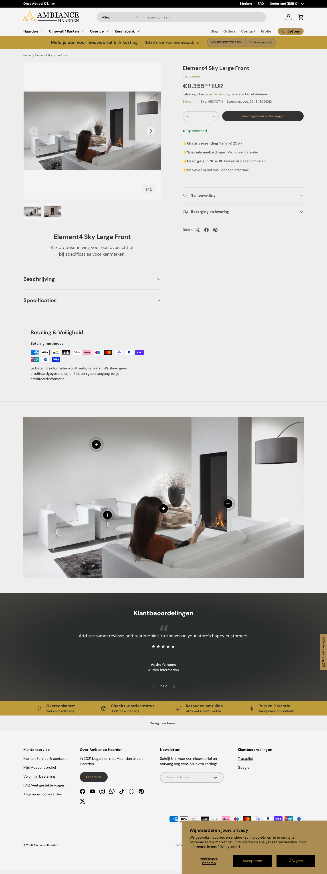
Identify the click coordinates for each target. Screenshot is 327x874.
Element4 (190, 102)
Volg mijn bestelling (39, 776)
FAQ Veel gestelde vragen (44, 785)
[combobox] (181, 17)
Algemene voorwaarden (42, 794)
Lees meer (93, 777)
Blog (214, 31)
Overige (97, 31)
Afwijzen (296, 860)
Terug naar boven (163, 723)
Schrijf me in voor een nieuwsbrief (172, 42)
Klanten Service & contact (44, 758)
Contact (248, 31)
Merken (246, 4)
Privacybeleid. (229, 846)
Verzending (222, 94)
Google (243, 767)
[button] (301, 17)
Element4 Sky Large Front (51, 55)
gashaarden (191, 76)
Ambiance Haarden (46, 845)
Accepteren (252, 860)
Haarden (30, 31)
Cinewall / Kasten (64, 31)
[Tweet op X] (197, 229)
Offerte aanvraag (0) (324, 652)
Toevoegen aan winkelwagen (263, 116)
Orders (229, 31)
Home (27, 55)
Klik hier (49, 4)
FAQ (261, 4)
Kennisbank (125, 31)
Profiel (266, 31)
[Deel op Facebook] (206, 229)
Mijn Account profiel (39, 767)
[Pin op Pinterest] (215, 229)
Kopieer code (262, 42)
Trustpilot (245, 758)
